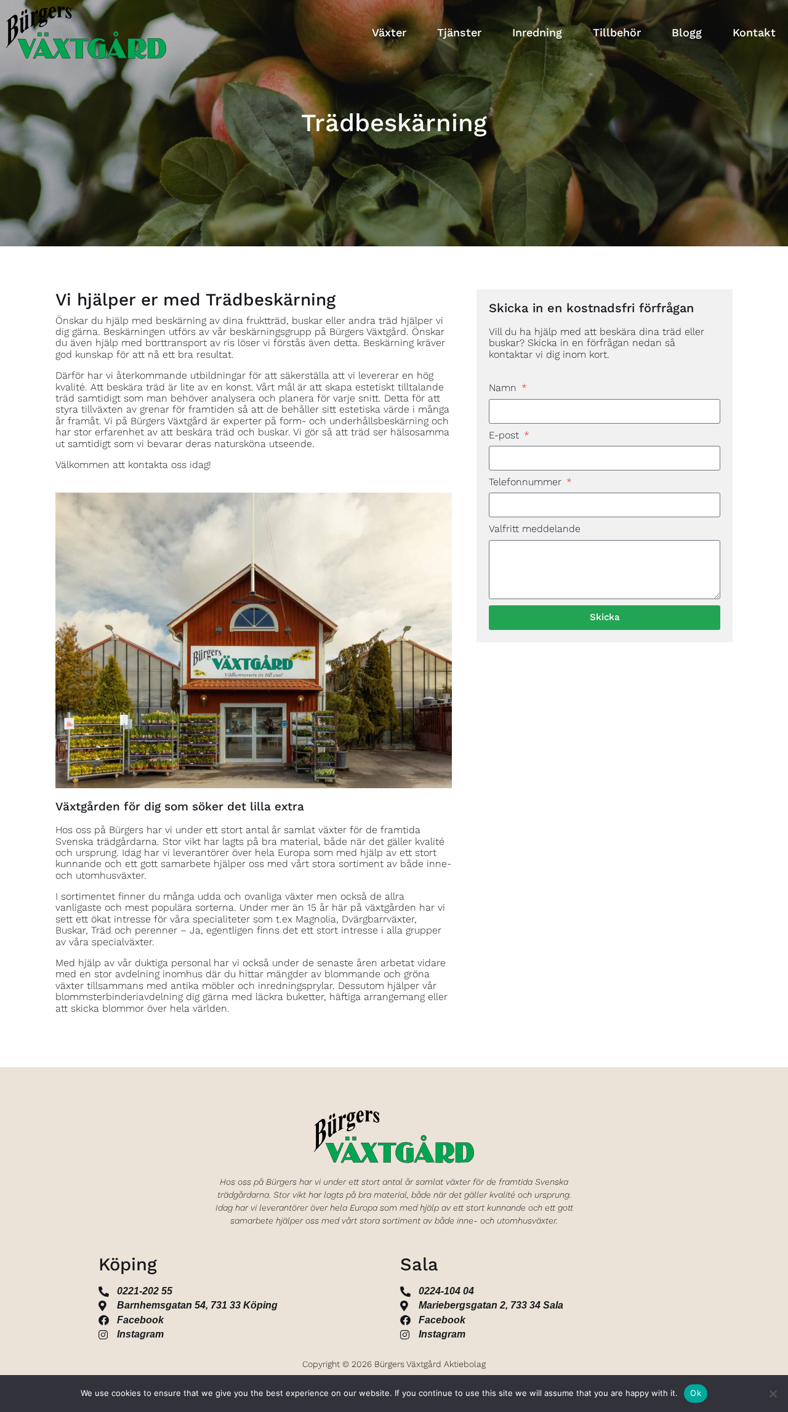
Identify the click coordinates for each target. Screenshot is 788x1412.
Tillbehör (617, 32)
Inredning (537, 32)
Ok (695, 1393)
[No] (772, 1393)
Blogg (687, 32)
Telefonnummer (527, 482)
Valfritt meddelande (535, 529)
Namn (504, 387)
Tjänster (459, 32)
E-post (505, 435)
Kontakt (754, 32)
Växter (389, 32)
